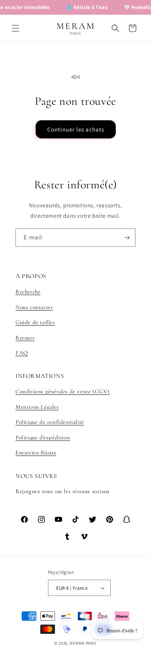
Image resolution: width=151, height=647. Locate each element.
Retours (24, 337)
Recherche (27, 291)
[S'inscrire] (126, 238)
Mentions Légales (37, 406)
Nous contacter (34, 307)
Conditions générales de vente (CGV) (62, 391)
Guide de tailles (35, 322)
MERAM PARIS (83, 643)
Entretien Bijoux (36, 452)
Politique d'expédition (42, 437)
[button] (15, 28)
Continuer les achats (75, 129)
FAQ (21, 352)
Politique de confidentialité (49, 421)
